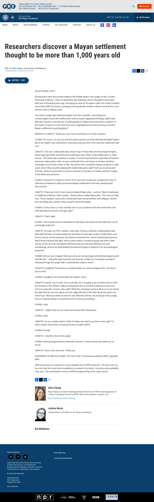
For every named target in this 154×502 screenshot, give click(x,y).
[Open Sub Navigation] (9, 25)
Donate (145, 6)
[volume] (13, 17)
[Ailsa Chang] (40, 393)
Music (16, 25)
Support (77, 25)
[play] (5, 17)
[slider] (16, 17)
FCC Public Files (60, 453)
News (5, 25)
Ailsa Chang (17, 68)
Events (46, 25)
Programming (31, 25)
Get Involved (61, 25)
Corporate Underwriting (63, 458)
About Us (90, 25)
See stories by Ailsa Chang (61, 398)
